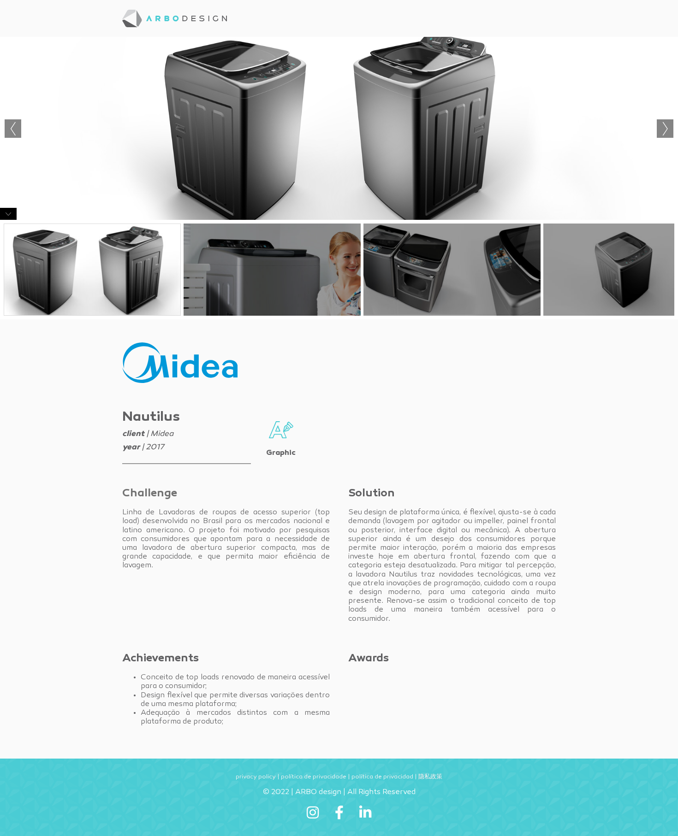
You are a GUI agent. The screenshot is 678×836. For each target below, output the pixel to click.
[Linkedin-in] (365, 812)
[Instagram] (312, 812)
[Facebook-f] (339, 812)
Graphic (281, 453)
